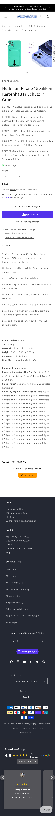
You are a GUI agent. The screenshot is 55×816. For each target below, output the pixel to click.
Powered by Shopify (28, 724)
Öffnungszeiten (13, 596)
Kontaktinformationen (29, 733)
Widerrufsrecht (45, 724)
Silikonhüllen (17, 26)
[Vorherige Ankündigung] (5, 8)
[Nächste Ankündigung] (49, 8)
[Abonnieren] (42, 641)
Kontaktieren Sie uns (16, 582)
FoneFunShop (15, 724)
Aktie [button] (8, 245)
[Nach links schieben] (21, 72)
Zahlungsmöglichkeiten (17, 609)
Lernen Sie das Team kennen (20, 548)
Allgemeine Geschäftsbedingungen (22, 615)
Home (5, 26)
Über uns (10, 544)
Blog (8, 552)
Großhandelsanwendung (17, 589)
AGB (34, 728)
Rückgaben (11, 576)
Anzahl (5, 171)
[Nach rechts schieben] (34, 72)
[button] (6, 16)
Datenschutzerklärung (21, 728)
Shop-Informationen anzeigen (19, 237)
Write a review (27, 475)
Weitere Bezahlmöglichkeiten (27, 222)
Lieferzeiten (11, 569)
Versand (13, 189)
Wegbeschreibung (14, 602)
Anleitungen (12, 622)
